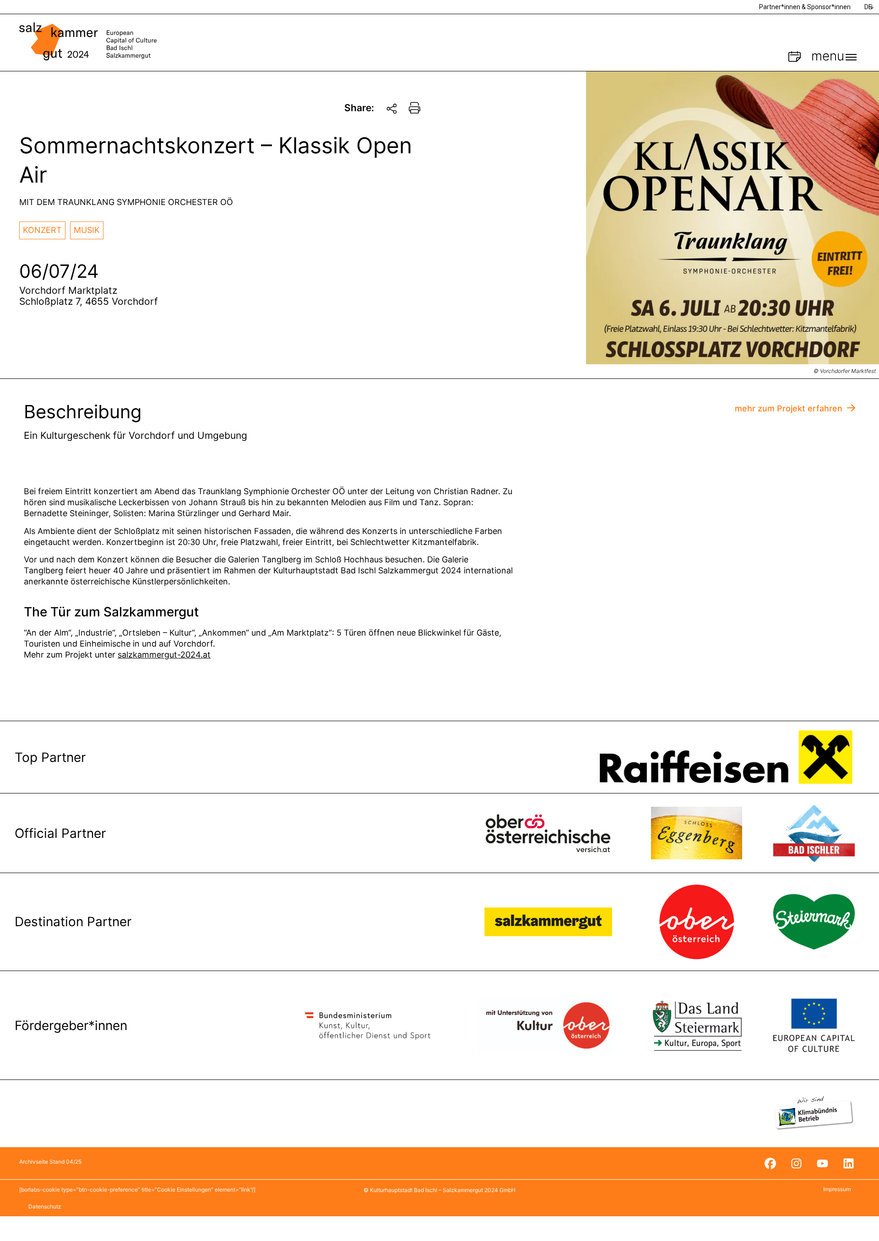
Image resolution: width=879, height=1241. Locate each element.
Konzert (42, 230)
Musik (87, 230)
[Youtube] (822, 1163)
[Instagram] (796, 1163)
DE (868, 7)
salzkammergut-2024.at (164, 654)
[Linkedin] (848, 1163)
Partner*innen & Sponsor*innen (805, 7)
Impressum (837, 1189)
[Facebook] (770, 1163)
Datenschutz (44, 1206)
